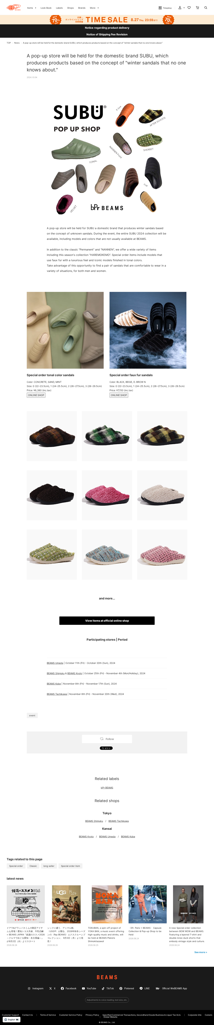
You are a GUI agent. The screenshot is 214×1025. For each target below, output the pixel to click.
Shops (70, 8)
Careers (208, 1015)
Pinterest (129, 988)
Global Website (110, 1017)
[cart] (197, 8)
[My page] (181, 8)
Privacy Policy (92, 1015)
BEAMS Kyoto (74, 673)
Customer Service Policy (70, 1015)
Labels (59, 8)
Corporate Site (194, 1015)
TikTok (110, 988)
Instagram (37, 988)
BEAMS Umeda (55, 663)
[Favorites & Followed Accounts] (189, 8)
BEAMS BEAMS (14, 8)
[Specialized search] (206, 8)
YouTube (91, 988)
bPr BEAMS (107, 787)
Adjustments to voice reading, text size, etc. (107, 1000)
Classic (33, 866)
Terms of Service (48, 1015)
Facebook (71, 988)
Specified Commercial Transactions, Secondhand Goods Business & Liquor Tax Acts (141, 1015)
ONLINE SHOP (36, 395)
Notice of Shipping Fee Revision (107, 34)
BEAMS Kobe (54, 683)
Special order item (70, 866)
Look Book (46, 8)
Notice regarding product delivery (107, 27)
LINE (147, 988)
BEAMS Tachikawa (57, 694)
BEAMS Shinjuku (56, 673)
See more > (200, 952)
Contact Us (27, 1015)
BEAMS (107, 977)
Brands (81, 8)
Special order (16, 866)
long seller (48, 866)
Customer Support (10, 1015)
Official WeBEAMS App (174, 988)
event (32, 715)
